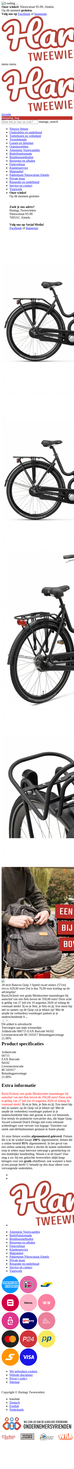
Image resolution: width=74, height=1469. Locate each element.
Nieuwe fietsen (18, 128)
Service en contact (20, 185)
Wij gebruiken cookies (23, 1371)
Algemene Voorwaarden (24, 150)
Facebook (24, 14)
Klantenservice (18, 167)
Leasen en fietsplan (21, 143)
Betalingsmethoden (21, 157)
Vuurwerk (15, 189)
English (14, 1406)
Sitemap (14, 1382)
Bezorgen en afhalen (22, 160)
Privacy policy (18, 1378)
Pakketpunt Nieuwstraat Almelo (29, 175)
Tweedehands (18, 139)
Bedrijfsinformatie (20, 153)
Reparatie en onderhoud (24, 182)
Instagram (40, 14)
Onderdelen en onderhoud (25, 132)
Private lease (17, 178)
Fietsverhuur (17, 164)
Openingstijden (18, 146)
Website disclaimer (21, 1375)
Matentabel (16, 171)
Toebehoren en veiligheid (25, 136)
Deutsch (14, 1402)
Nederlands (16, 1409)
